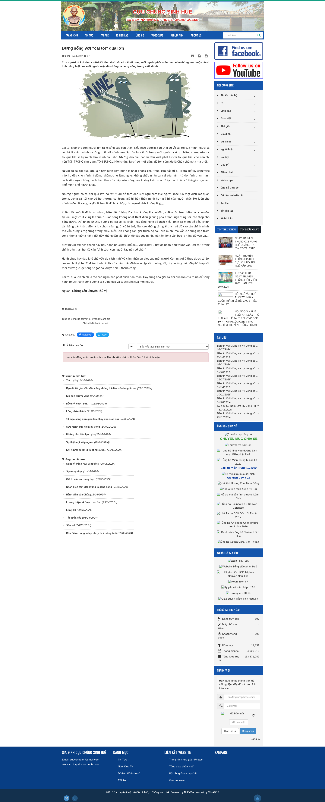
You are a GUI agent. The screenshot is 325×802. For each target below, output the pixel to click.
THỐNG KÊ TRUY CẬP (228, 609)
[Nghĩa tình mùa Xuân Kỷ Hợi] (239, 488)
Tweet (104, 334)
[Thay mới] (253, 715)
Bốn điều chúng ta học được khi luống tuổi (91, 533)
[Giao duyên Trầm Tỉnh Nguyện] (238, 598)
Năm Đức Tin (126, 766)
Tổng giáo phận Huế (181, 766)
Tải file (105, 35)
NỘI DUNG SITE (225, 85)
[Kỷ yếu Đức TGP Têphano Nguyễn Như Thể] (238, 573)
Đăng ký (255, 738)
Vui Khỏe (226, 141)
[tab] (226, 229)
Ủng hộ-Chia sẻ (229, 187)
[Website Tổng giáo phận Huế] (238, 566)
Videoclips (157, 35)
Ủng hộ (140, 35)
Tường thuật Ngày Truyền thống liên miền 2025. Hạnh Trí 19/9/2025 (237, 280)
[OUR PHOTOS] (239, 560)
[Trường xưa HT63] (238, 592)
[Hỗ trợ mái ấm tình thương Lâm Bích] (238, 496)
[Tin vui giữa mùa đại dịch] (239, 473)
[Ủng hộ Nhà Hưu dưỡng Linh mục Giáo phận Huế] (238, 452)
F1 (222, 103)
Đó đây (225, 157)
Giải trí (225, 164)
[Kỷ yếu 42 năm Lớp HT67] (238, 587)
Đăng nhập (248, 731)
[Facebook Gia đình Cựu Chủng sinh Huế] (238, 50)
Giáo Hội (226, 118)
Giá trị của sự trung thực (80, 479)
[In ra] (200, 55)
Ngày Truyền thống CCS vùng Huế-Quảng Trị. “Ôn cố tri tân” (246, 243)
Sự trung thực (74, 471)
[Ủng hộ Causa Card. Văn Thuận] (239, 541)
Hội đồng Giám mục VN (183, 773)
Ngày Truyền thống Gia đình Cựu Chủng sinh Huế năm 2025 (245, 260)
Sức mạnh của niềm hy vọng (83, 426)
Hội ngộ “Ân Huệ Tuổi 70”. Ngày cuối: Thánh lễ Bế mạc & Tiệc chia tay (237, 299)
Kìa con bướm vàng (77, 396)
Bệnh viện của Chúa (78, 494)
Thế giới (225, 126)
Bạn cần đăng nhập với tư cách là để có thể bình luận (113, 357)
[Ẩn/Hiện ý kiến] (131, 346)
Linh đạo (226, 110)
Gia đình (226, 134)
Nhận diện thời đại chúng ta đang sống (89, 486)
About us (196, 35)
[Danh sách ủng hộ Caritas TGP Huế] (238, 533)
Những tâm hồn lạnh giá (80, 434)
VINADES (213, 792)
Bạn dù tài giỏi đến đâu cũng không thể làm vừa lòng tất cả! (101, 388)
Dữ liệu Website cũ (232, 195)
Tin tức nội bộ (229, 95)
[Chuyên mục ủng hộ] (239, 434)
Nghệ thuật (227, 149)
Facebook (87, 334)
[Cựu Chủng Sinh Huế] (74, 15)
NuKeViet (189, 792)
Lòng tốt (71, 510)
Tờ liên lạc (122, 35)
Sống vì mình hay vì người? (82, 463)
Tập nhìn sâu (73, 517)
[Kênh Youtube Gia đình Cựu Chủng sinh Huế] (238, 70)
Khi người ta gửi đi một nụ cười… (86, 449)
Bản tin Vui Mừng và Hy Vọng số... (237, 345)
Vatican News (177, 780)
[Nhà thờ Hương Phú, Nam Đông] (239, 483)
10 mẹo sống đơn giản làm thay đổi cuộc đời (92, 419)
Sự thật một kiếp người (79, 442)
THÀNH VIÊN (223, 670)
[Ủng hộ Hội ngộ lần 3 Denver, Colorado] (238, 505)
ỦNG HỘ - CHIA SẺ (227, 426)
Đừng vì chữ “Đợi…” (78, 403)
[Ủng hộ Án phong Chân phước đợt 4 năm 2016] (238, 524)
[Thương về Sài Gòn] (238, 444)
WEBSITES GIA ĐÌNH (228, 553)
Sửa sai (70, 525)
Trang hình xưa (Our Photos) (186, 759)
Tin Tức (89, 35)
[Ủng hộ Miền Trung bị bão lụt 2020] (238, 461)
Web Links (227, 218)
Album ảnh (177, 35)
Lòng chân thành (76, 411)
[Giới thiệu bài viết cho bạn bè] (193, 55)
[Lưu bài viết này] (207, 55)
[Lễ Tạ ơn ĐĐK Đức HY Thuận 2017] (238, 515)
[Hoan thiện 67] (238, 581)
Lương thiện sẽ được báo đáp (83, 502)
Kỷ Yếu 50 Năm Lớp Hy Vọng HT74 (238, 405)
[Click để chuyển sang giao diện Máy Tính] (75, 798)
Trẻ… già (71, 380)
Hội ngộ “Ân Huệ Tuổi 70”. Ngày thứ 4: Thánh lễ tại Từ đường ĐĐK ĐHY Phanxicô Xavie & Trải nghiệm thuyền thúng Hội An (238, 318)
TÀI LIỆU (221, 337)
